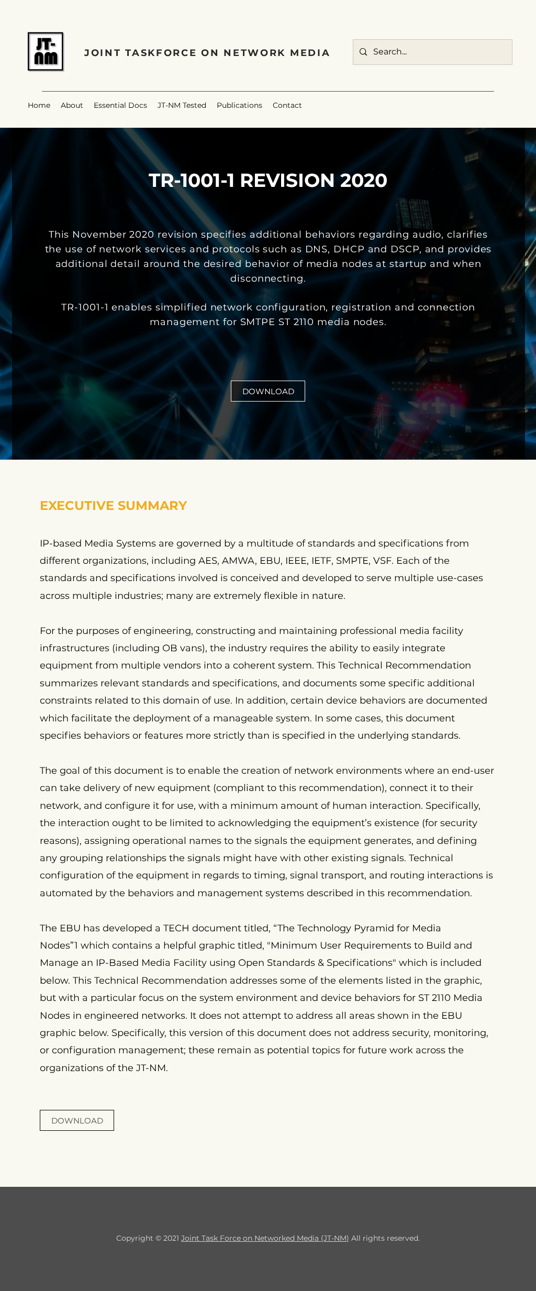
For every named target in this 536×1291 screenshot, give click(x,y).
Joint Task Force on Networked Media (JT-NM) (265, 1238)
